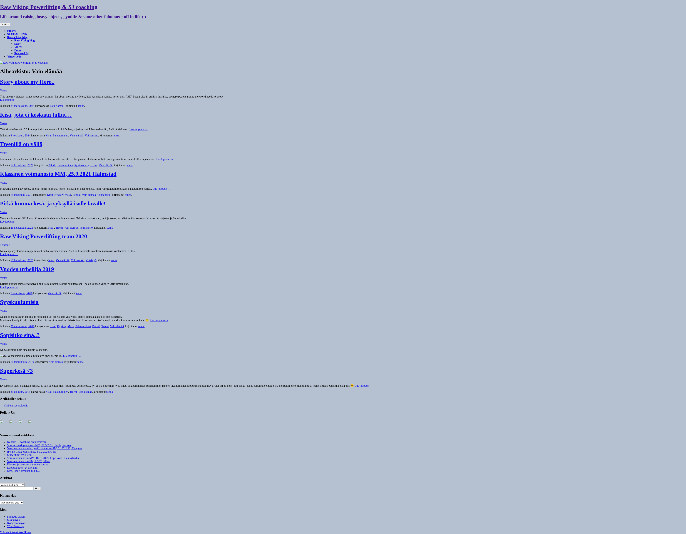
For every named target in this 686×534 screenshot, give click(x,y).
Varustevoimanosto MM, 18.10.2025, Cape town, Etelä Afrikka (43, 458)
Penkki (77, 194)
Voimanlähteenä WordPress (15, 532)
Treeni (93, 165)
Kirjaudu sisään (16, 516)
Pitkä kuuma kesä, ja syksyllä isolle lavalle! (53, 203)
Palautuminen (60, 135)
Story (17, 43)
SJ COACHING (17, 34)
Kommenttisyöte (16, 523)
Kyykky (58, 194)
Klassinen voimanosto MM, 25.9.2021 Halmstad (58, 174)
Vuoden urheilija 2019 (27, 269)
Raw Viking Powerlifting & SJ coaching (48, 7)
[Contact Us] (32, 424)
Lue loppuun (9, 99)
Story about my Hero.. (27, 82)
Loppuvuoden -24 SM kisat (22, 467)
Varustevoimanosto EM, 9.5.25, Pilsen (28, 461)
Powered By (21, 53)
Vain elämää (56, 105)
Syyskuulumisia (19, 302)
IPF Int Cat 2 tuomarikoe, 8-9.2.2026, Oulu (31, 451)
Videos (18, 46)
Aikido (52, 165)
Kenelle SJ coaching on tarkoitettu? (27, 441)
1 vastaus (5, 244)
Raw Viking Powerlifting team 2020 (43, 236)
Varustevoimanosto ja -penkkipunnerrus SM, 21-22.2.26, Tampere (44, 448)
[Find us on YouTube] (13, 424)
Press (17, 50)
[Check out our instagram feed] (23, 424)
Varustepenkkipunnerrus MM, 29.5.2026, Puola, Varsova (39, 445)
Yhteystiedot (14, 56)
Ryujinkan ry (81, 165)
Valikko (5, 24)
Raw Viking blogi (17, 37)
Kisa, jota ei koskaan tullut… (36, 114)
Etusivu (11, 30)
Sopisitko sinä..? (20, 335)
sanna (81, 105)
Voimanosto (91, 135)
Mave (68, 194)
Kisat (48, 135)
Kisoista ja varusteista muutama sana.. (28, 464)
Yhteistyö (91, 260)
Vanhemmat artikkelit (14, 405)
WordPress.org (15, 526)
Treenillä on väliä (21, 144)
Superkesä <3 (16, 371)
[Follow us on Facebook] (4, 424)
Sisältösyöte (14, 519)
